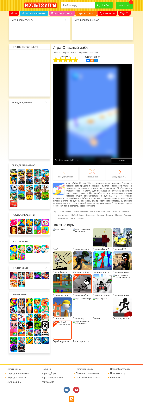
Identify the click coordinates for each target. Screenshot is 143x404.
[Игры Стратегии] (29, 230)
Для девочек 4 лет (36, 146)
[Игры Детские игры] (13, 249)
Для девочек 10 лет (44, 154)
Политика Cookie (85, 369)
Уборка (43, 27)
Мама (14, 117)
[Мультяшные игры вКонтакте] (67, 390)
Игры (14, 13)
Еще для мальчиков (23, 165)
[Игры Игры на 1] (45, 309)
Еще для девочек (22, 102)
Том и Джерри (14, 69)
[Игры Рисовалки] (37, 249)
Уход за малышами (28, 27)
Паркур (113, 35)
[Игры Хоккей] (29, 188)
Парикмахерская (44, 117)
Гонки (76, 27)
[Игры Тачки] (13, 203)
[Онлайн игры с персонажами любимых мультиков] (40, 5)
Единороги (13, 35)
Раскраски (36, 109)
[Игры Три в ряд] (13, 222)
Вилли (22, 54)
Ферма (36, 132)
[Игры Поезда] (21, 196)
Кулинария (35, 35)
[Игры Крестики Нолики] (37, 317)
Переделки (44, 139)
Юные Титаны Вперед (100, 212)
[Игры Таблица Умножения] (45, 230)
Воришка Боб (22, 61)
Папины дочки (29, 139)
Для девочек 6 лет (14, 154)
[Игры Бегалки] (21, 340)
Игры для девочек (61, 13)
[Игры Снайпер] (21, 180)
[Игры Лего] (29, 196)
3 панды (14, 61)
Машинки (106, 35)
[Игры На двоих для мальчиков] (21, 275)
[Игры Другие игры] (13, 348)
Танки (113, 27)
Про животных (29, 146)
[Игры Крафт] (37, 173)
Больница (22, 117)
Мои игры (123, 5)
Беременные (14, 139)
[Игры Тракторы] (29, 180)
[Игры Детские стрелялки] (13, 256)
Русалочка (14, 124)
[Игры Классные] (13, 325)
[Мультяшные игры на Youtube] (76, 390)
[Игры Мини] (13, 332)
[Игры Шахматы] (13, 230)
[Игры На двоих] (13, 275)
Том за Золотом (80, 212)
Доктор (50, 27)
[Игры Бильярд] (21, 325)
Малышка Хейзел (20, 27)
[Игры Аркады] (37, 332)
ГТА (120, 35)
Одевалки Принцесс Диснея (22, 139)
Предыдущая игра (65, 177)
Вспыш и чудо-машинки (22, 69)
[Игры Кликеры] (29, 317)
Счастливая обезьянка (14, 76)
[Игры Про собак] (21, 309)
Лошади (29, 109)
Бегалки (100, 215)
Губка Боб (44, 69)
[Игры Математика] (37, 230)
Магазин (29, 124)
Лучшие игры (107, 13)
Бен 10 (44, 61)
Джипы (128, 35)
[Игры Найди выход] (29, 309)
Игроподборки (49, 373)
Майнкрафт (98, 27)
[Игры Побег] (21, 302)
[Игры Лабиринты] (21, 332)
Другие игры (63, 215)
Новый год (36, 139)
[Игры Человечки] (29, 325)
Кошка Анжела (36, 124)
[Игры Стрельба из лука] (45, 173)
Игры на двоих (86, 13)
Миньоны (14, 83)
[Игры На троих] (29, 302)
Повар (14, 146)
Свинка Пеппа (22, 76)
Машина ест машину (98, 35)
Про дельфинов (28, 35)
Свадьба (44, 124)
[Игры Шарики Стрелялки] (13, 302)
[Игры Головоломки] (37, 222)
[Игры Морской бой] (13, 317)
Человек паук (44, 83)
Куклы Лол (20, 35)
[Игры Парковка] (13, 173)
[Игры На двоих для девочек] (29, 275)
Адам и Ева (29, 54)
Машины (128, 27)
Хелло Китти (29, 76)
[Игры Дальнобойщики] (37, 180)
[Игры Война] (29, 173)
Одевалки (13, 27)
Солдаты (106, 27)
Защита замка (120, 27)
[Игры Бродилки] (29, 332)
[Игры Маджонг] (45, 222)
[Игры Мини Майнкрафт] (45, 340)
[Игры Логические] (21, 222)
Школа (22, 109)
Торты (50, 35)
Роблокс (14, 54)
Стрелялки (83, 27)
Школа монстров (22, 132)
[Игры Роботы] (37, 196)
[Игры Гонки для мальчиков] (21, 173)
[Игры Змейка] (37, 325)
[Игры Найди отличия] (29, 249)
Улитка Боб (36, 54)
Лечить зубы (22, 146)
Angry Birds (44, 76)
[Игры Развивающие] (21, 256)
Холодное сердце (14, 132)
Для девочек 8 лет (29, 154)
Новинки (46, 369)
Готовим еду (57, 35)
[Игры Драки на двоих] (21, 283)
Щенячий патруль (36, 83)
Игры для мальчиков (34, 13)
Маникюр (65, 27)
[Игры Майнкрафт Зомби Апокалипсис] (45, 196)
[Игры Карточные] (21, 317)
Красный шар (44, 54)
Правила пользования (87, 373)
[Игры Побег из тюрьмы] (45, 332)
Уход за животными (65, 35)
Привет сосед (83, 35)
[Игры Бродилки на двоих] (13, 283)
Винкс (14, 109)
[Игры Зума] (13, 340)
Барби (35, 27)
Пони (44, 132)
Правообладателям (120, 369)
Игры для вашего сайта (88, 378)
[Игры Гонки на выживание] (45, 180)
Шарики (109, 215)
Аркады (127, 215)
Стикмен (29, 61)
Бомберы (33, 91)
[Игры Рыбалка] (13, 196)
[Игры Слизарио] (13, 309)
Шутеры (91, 35)
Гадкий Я (25, 91)
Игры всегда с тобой (52, 378)
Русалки (29, 132)
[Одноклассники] (92, 60)
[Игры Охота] (45, 188)
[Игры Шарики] (37, 309)
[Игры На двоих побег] (45, 275)
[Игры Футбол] (13, 188)
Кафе (22, 124)
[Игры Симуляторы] (21, 348)
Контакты (115, 378)
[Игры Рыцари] (13, 180)
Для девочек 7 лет (22, 154)
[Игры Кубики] (45, 249)
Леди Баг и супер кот (36, 61)
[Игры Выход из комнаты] (45, 325)
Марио (36, 76)
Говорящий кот (22, 83)
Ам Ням (36, 69)
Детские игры (20, 241)
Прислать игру (117, 373)
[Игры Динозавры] (45, 302)
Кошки (57, 27)
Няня (44, 109)
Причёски (29, 117)
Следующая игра (119, 177)
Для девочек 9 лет (36, 154)
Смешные (90, 215)
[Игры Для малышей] (21, 249)
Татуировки (43, 35)
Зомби (91, 27)
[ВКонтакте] (88, 60)
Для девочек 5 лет (44, 146)
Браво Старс (76, 35)
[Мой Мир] (96, 60)
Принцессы (36, 117)
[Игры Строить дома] (45, 317)
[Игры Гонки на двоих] (37, 275)
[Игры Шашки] (21, 230)
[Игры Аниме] (37, 340)
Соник (29, 83)
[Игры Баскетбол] (21, 188)
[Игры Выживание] (37, 188)
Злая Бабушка (64, 212)
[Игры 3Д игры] (37, 302)
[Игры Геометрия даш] (29, 340)
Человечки (63, 218)
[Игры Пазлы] (29, 222)
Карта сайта (48, 382)
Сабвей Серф (29, 69)
